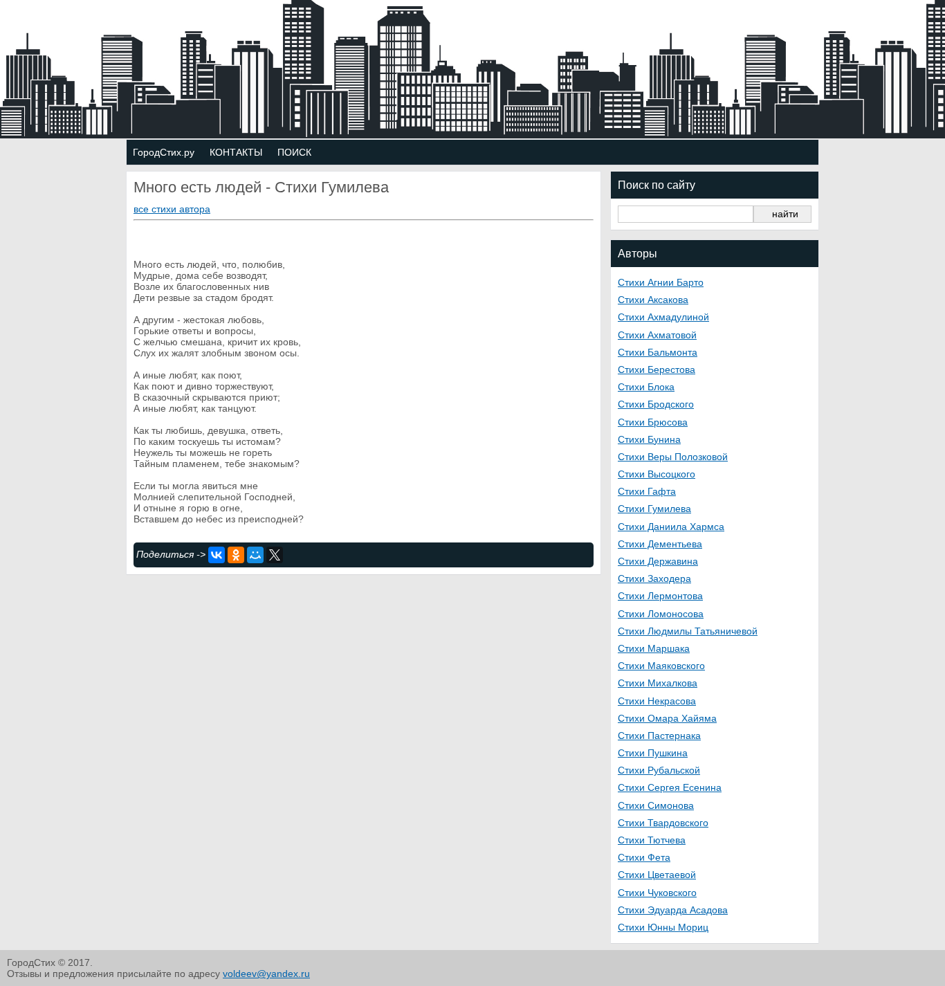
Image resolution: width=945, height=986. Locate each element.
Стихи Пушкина (653, 752)
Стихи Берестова (656, 369)
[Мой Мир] (255, 555)
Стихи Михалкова (657, 682)
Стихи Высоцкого (656, 474)
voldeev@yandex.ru (266, 973)
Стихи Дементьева (660, 543)
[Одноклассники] (236, 555)
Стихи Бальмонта (657, 352)
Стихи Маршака (654, 648)
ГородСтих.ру (163, 152)
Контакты (236, 152)
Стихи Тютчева (652, 840)
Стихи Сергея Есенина (670, 787)
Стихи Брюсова (653, 422)
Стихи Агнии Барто (661, 282)
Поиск (294, 152)
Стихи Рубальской (659, 770)
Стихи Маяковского (661, 665)
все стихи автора (172, 208)
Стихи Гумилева (654, 508)
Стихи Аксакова (653, 299)
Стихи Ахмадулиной (663, 316)
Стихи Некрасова (657, 700)
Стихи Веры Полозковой (673, 456)
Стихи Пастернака (659, 735)
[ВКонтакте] (216, 555)
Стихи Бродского (656, 404)
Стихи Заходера (654, 578)
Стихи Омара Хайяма (667, 718)
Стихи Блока (646, 386)
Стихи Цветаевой (657, 874)
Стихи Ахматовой (657, 334)
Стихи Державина (658, 561)
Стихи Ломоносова (661, 613)
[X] (274, 555)
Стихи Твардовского (663, 822)
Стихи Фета (644, 857)
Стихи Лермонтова (660, 595)
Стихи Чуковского (657, 892)
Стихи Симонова (656, 805)
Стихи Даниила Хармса (671, 526)
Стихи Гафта (647, 491)
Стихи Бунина (649, 439)
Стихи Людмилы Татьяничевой (688, 631)
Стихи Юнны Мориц (663, 927)
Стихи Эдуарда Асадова (673, 909)
